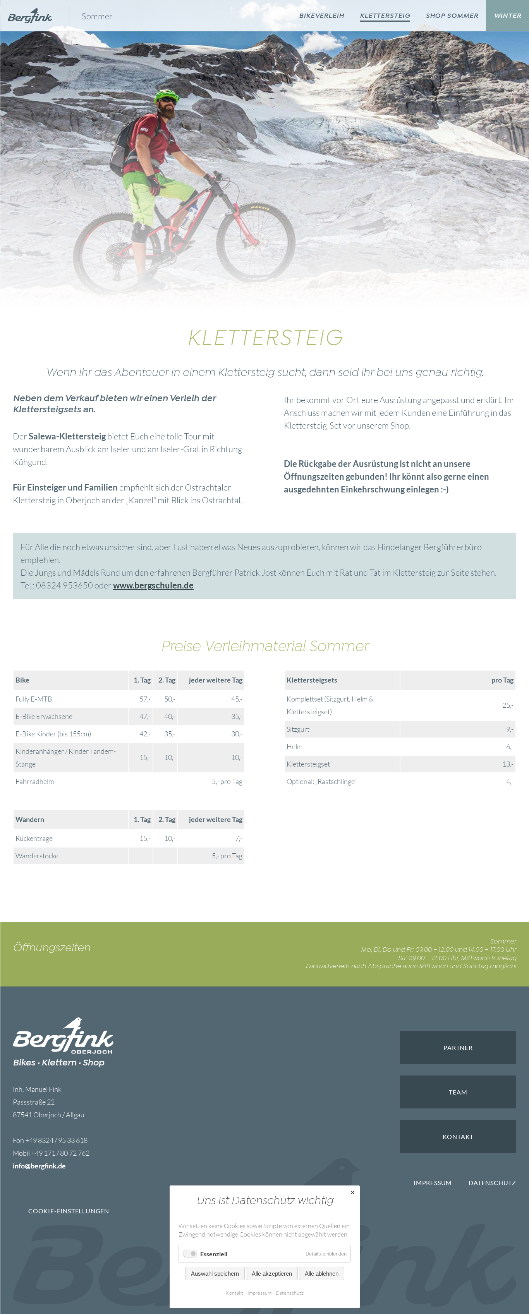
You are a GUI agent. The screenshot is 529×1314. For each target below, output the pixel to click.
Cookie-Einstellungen (68, 1211)
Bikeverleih (321, 16)
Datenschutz (492, 1182)
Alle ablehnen (321, 1273)
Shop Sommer (452, 16)
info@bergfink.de (39, 1165)
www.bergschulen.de (153, 585)
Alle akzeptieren (272, 1273)
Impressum (433, 1182)
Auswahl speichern (215, 1273)
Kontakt (234, 1293)
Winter (507, 16)
